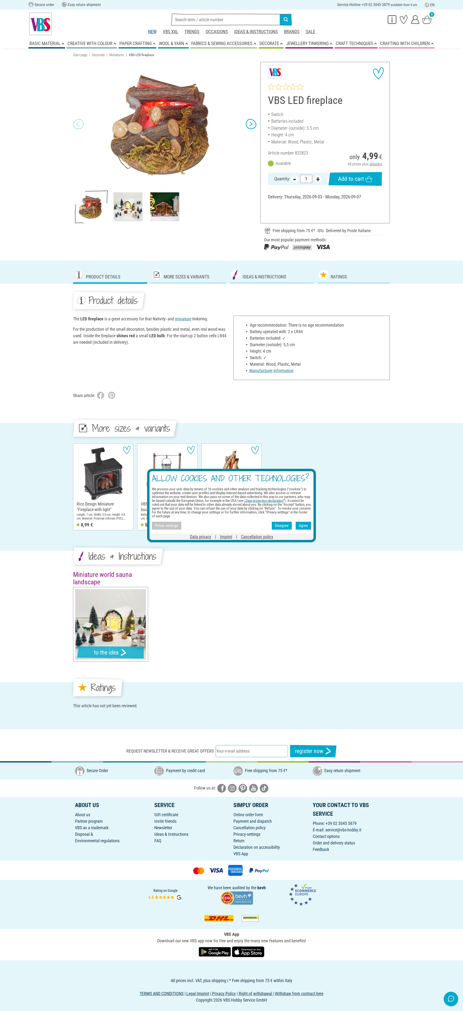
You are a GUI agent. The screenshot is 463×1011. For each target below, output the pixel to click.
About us (82, 814)
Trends (191, 31)
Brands (292, 31)
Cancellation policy (249, 827)
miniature (183, 318)
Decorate (98, 55)
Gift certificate (166, 814)
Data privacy (200, 536)
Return (239, 840)
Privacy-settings (246, 834)
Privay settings (166, 525)
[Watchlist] (403, 19)
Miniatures (116, 55)
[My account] (415, 19)
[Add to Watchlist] (378, 73)
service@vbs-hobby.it (343, 829)
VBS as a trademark (92, 827)
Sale (310, 31)
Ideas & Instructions (256, 31)
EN (432, 5)
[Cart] (427, 19)
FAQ (157, 840)
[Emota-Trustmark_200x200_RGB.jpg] (302, 894)
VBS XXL (170, 31)
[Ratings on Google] (165, 894)
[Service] (392, 19)
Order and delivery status (334, 842)
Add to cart (351, 178)
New (152, 31)
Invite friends (165, 821)
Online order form (248, 814)
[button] (78, 124)
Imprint (226, 536)
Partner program (89, 821)
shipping (375, 164)
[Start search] (286, 19)
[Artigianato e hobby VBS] (40, 24)
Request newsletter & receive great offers (170, 751)
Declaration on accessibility (256, 847)
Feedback (321, 849)
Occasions (217, 31)
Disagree (282, 525)
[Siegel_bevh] (236, 897)
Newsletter (163, 827)
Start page (80, 55)
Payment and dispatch (252, 821)
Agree (303, 525)
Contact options (326, 836)
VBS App (240, 853)
